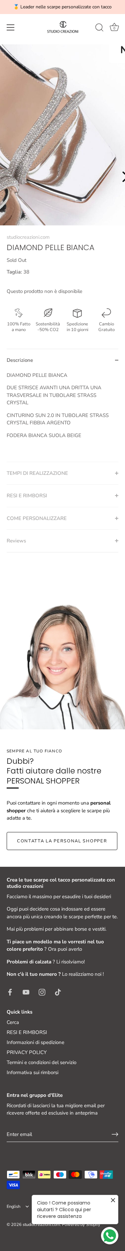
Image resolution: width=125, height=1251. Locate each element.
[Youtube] (26, 991)
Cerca (13, 1022)
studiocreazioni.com (28, 237)
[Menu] (10, 27)
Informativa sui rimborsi (32, 1072)
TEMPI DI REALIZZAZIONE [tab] (37, 473)
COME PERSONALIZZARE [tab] (37, 518)
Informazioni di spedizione (35, 1042)
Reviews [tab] (16, 540)
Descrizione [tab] (20, 360)
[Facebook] (10, 991)
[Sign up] (115, 1134)
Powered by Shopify (81, 1225)
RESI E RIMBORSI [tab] (27, 495)
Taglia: (14, 272)
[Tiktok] (58, 991)
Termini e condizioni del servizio (41, 1062)
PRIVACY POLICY (27, 1052)
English (13, 1207)
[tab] (62, 417)
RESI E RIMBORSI (27, 1032)
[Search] (99, 28)
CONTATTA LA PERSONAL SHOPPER (62, 841)
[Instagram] (42, 991)
